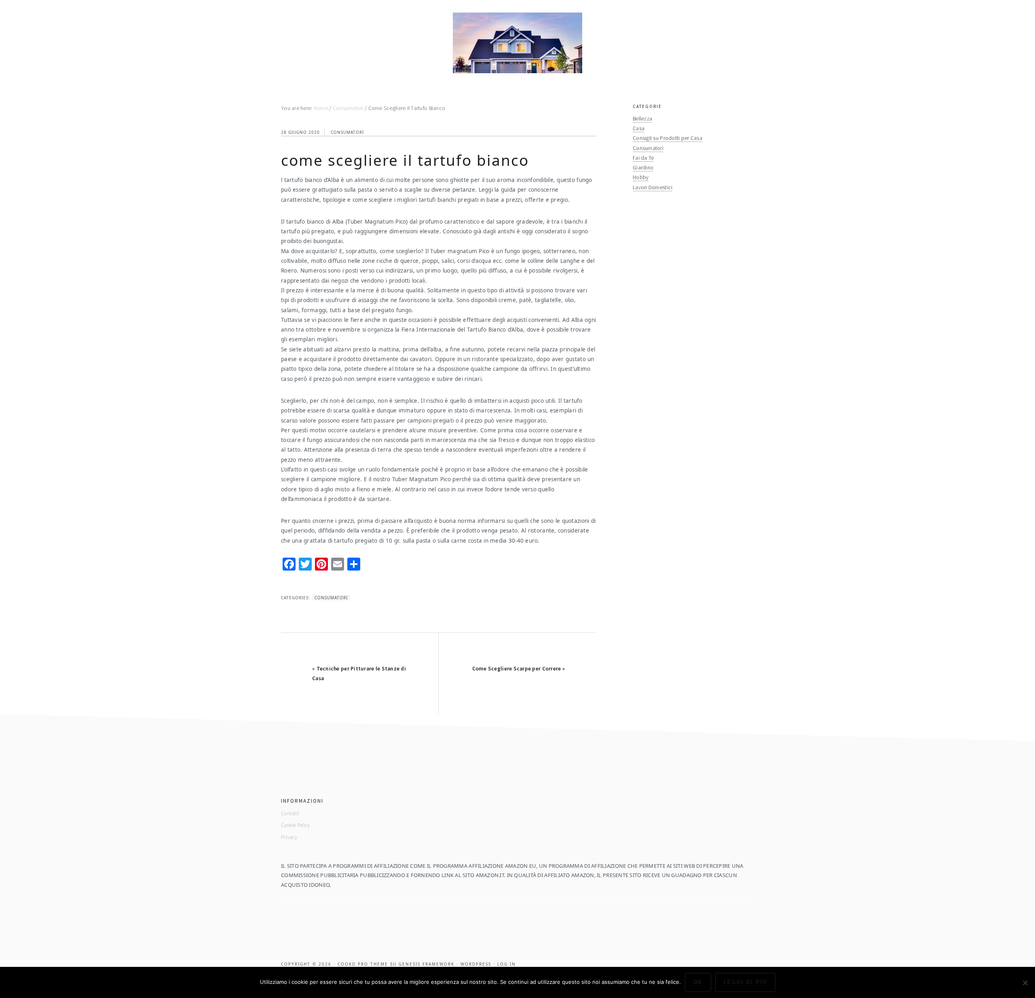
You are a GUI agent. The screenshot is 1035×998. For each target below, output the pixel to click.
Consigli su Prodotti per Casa (667, 138)
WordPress (475, 964)
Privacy (289, 837)
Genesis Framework (426, 964)
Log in (506, 964)
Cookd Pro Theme (363, 964)
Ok (698, 982)
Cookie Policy (295, 825)
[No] (1025, 983)
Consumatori (347, 132)
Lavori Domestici (652, 187)
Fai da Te (643, 157)
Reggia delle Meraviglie (517, 43)
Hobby (640, 177)
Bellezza (642, 118)
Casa (638, 128)
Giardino (643, 167)
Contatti (290, 813)
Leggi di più (745, 982)
